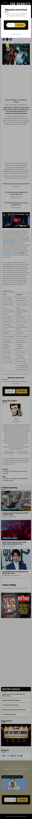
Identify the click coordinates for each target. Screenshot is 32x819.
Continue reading (16, 34)
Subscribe (20, 25)
